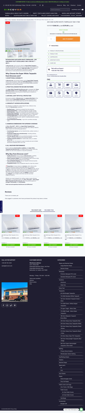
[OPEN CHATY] (81, 409)
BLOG (73, 15)
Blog (64, 5)
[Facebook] (40, 5)
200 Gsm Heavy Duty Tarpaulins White (58, 76)
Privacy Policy (14, 408)
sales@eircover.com (7, 266)
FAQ (31, 284)
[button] (10, 54)
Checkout (73, 5)
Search (68, 9)
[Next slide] (32, 51)
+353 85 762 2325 (7, 263)
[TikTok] (11, 305)
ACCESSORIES (65, 15)
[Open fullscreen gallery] (34, 50)
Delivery (32, 280)
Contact (79, 5)
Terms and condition (35, 278)
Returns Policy (54, 45)
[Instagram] (43, 5)
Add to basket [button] (11, 244)
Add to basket (68, 39)
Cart (68, 5)
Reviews (79, 15)
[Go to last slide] (33, 51)
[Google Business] (14, 305)
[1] (20, 36)
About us (59, 5)
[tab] (7, 50)
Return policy (33, 282)
